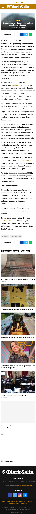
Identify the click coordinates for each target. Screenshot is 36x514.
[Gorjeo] (15, 495)
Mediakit (30, 507)
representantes (22, 160)
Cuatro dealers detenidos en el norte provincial (17, 309)
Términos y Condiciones (11, 509)
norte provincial (16, 236)
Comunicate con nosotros (9, 507)
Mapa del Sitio (15, 512)
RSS (22, 512)
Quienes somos (22, 507)
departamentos (10, 221)
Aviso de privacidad (25, 509)
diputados (15, 85)
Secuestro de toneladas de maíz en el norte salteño (18, 337)
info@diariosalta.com (24, 485)
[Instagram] (20, 495)
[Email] (25, 495)
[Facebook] (10, 495)
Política (18, 20)
